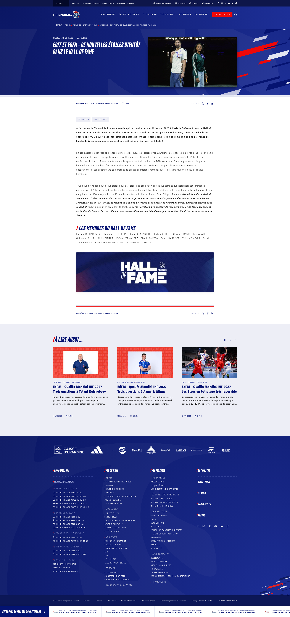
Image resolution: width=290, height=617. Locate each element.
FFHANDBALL (158, 478)
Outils (104, 3)
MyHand (202, 493)
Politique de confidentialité (202, 601)
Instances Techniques (162, 506)
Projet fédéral (158, 485)
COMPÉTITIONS (157, 523)
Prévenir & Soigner (114, 489)
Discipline (156, 527)
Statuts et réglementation (164, 534)
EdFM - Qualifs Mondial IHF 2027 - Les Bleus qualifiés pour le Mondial (143, 389)
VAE (106, 556)
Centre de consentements (227, 601)
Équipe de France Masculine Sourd (71, 507)
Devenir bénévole (114, 524)
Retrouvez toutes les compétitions (21, 611)
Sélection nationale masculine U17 (71, 504)
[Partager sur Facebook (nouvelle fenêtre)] (208, 104)
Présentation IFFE (113, 545)
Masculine (104, 25)
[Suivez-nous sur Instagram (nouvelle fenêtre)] (222, 3)
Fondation (121, 3)
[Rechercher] (235, 14)
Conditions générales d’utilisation (173, 601)
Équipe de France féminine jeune (69, 554)
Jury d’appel (157, 548)
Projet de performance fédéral (121, 496)
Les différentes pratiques (118, 482)
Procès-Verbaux (159, 562)
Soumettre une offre (116, 576)
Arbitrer (109, 485)
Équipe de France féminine (66, 517)
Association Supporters (65, 571)
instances (59, 3)
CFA (106, 552)
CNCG (153, 519)
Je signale (130, 3)
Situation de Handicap (116, 548)
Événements (202, 14)
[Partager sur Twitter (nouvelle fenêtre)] (203, 104)
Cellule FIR (110, 559)
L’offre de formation (116, 541)
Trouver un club (113, 504)
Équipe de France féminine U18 (68, 524)
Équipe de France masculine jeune (70, 541)
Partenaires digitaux (115, 528)
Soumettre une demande (117, 580)
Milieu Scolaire (113, 500)
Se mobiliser (111, 517)
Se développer (112, 513)
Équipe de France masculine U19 (69, 500)
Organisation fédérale (165, 494)
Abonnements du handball (165, 489)
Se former (112, 537)
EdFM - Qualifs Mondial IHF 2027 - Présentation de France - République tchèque (208, 391)
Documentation (161, 554)
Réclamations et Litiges (163, 541)
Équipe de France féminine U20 (69, 520)
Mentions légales (148, 601)
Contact (87, 601)
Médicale (155, 545)
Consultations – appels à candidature (170, 576)
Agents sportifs (159, 516)
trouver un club (222, 14)
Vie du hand (150, 14)
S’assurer (109, 493)
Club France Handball (64, 564)
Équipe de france (60, 382)
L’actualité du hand (90, 25)
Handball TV (204, 504)
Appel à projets (112, 531)
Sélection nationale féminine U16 (70, 528)
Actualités (185, 14)
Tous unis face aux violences (120, 520)
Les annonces (112, 572)
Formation (75, 3)
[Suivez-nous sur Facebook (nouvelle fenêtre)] (218, 3)
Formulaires (157, 569)
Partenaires (86, 3)
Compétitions (107, 14)
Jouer (109, 478)
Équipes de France (129, 14)
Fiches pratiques (159, 572)
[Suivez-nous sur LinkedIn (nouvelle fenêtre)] (233, 3)
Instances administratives (164, 502)
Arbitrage (156, 537)
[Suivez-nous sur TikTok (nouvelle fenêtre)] (236, 3)
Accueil (68, 25)
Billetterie (204, 482)
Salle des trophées (63, 568)
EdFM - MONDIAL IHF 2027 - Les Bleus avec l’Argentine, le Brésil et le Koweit (80, 391)
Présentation (157, 482)
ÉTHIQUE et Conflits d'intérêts (166, 530)
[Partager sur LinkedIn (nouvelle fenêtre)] (212, 104)
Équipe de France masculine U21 (69, 496)
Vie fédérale (167, 14)
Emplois (112, 3)
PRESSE (201, 515)
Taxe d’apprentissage (115, 563)
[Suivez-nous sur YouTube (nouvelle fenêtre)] (229, 3)
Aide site (99, 601)
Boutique (96, 3)
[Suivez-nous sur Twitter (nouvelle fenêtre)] (225, 3)
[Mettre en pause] (225, 339)
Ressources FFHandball (120, 585)
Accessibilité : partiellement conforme (122, 601)
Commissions (159, 511)
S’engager (112, 509)
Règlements (157, 558)
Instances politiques (161, 499)
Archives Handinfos (161, 565)
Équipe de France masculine (67, 493)
